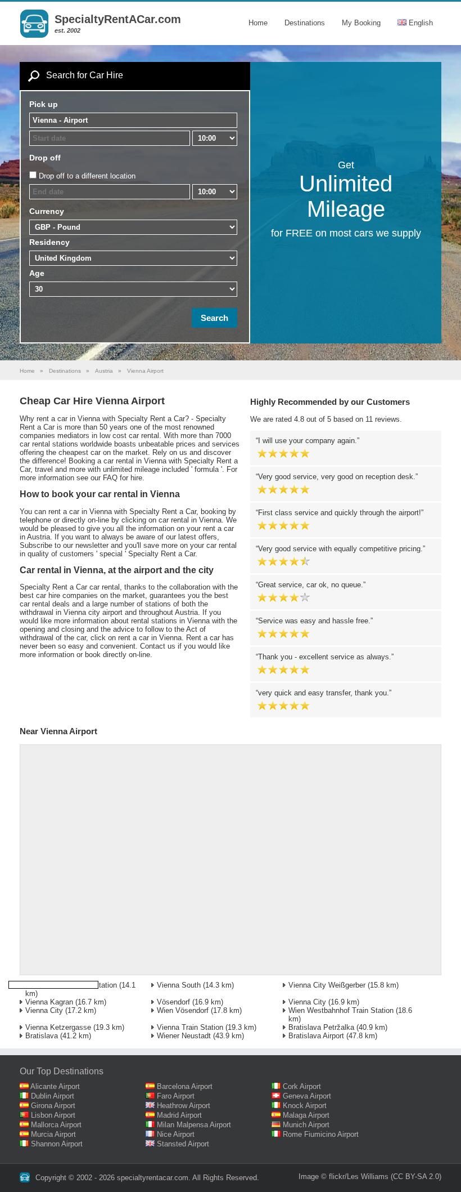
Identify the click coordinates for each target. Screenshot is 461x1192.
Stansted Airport (183, 1144)
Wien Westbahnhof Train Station (341, 1010)
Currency (46, 211)
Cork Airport (302, 1086)
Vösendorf (173, 1002)
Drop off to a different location (87, 176)
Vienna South (179, 985)
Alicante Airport (55, 1086)
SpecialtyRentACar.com (118, 19)
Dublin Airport (52, 1096)
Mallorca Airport (56, 1124)
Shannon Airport (57, 1144)
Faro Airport (176, 1096)
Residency (49, 242)
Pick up (43, 104)
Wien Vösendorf (183, 1010)
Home (258, 23)
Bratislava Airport (316, 1036)
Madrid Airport (179, 1115)
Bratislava (41, 1036)
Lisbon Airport (53, 1115)
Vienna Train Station (190, 1027)
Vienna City (307, 1002)
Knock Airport (305, 1105)
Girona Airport (53, 1105)
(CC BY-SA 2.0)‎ (416, 1176)
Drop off (45, 157)
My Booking (361, 23)
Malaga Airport (306, 1115)
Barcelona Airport (185, 1086)
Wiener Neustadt (184, 1036)
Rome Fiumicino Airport (321, 1134)
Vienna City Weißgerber (326, 985)
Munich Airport (306, 1124)
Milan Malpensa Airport (194, 1124)
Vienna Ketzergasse (58, 1027)
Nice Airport (176, 1134)
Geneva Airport (307, 1096)
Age (36, 273)
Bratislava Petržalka (321, 1027)
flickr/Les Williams (358, 1176)
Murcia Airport (53, 1134)
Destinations (304, 23)
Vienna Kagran (49, 1002)
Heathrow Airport (183, 1105)
